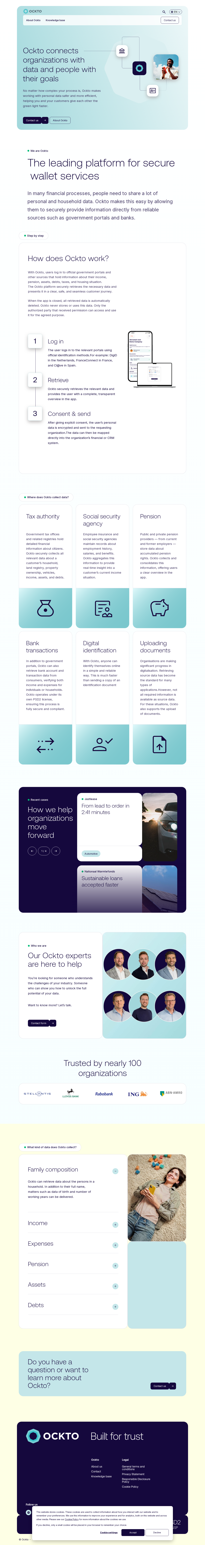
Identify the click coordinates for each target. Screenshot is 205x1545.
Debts (36, 1305)
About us (96, 1466)
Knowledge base (55, 20)
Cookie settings (109, 1532)
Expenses (40, 1243)
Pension (38, 1264)
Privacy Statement (133, 1474)
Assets (36, 1284)
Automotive (91, 853)
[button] (32, 851)
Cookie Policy (130, 1486)
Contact (96, 1471)
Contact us (170, 20)
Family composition (53, 1169)
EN (175, 11)
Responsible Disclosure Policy (136, 1480)
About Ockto (33, 20)
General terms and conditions (133, 1468)
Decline (157, 1532)
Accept (133, 1532)
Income (38, 1223)
